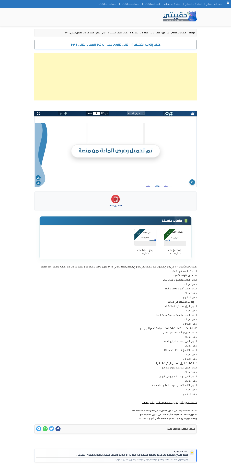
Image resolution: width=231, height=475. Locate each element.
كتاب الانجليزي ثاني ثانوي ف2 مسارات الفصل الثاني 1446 (169, 402)
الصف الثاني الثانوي (179, 33)
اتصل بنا (191, 470)
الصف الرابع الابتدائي (152, 4)
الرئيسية (228, 2)
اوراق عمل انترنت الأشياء (145, 252)
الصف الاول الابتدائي (214, 4)
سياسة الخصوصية (175, 470)
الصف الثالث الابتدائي (172, 4)
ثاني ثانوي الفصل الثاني (159, 33)
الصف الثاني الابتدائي (193, 4)
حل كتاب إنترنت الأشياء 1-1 (175, 252)
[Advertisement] (115, 76)
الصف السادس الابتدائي (107, 4)
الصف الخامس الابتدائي (130, 4)
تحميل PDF (115, 205)
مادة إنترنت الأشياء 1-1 (139, 33)
